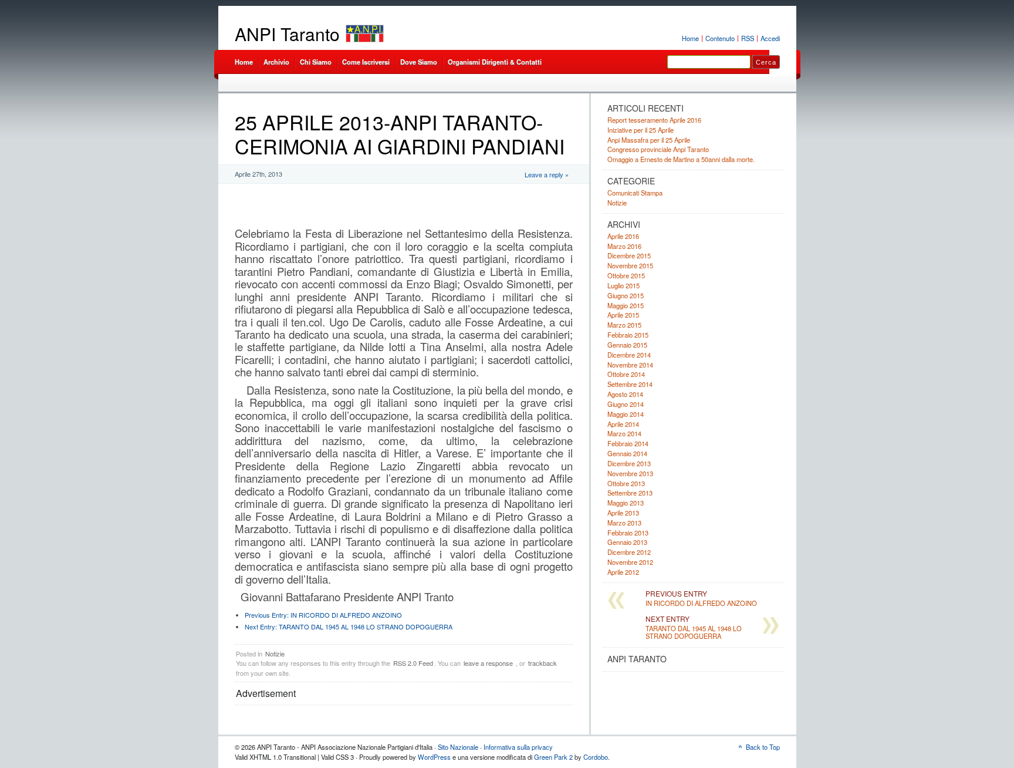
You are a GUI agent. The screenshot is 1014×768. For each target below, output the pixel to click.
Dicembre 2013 (629, 463)
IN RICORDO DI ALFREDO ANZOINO (323, 614)
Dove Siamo (418, 61)
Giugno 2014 (625, 404)
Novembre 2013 (630, 473)
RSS (747, 38)
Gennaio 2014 (627, 453)
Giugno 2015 (625, 295)
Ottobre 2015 (626, 275)
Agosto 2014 (625, 394)
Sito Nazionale (458, 747)
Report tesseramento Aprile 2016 (654, 119)
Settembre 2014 (630, 384)
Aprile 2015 (623, 314)
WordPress (434, 757)
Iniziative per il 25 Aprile (640, 129)
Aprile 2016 (623, 236)
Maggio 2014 (625, 414)
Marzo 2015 (624, 324)
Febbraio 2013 (627, 532)
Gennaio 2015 (627, 344)
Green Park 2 (553, 757)
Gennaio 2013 (627, 542)
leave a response (488, 663)
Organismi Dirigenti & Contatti (495, 61)
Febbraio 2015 (627, 334)
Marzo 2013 (624, 522)
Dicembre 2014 (629, 354)
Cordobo (595, 757)
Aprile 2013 (623, 512)
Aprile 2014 (623, 424)
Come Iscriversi (366, 61)
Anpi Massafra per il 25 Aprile (648, 139)
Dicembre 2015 (629, 255)
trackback (542, 663)
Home (690, 38)
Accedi (770, 38)
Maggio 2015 (625, 305)
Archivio (276, 61)
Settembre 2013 (630, 492)
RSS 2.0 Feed (413, 663)
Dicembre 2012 (629, 552)
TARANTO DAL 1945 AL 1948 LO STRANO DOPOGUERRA (348, 626)
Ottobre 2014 (626, 374)
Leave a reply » (547, 174)
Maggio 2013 (625, 502)
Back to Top (763, 747)
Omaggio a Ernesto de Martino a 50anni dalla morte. (681, 159)
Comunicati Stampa (635, 192)
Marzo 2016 (624, 246)
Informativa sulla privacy (518, 747)
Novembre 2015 (630, 265)
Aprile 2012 (623, 572)
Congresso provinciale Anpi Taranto (658, 149)
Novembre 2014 (630, 364)
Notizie (275, 653)
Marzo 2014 (624, 433)
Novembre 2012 (630, 562)
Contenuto (720, 38)
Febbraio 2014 (627, 443)
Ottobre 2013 (626, 483)
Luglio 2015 (623, 285)
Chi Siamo (316, 61)
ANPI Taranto (287, 33)
